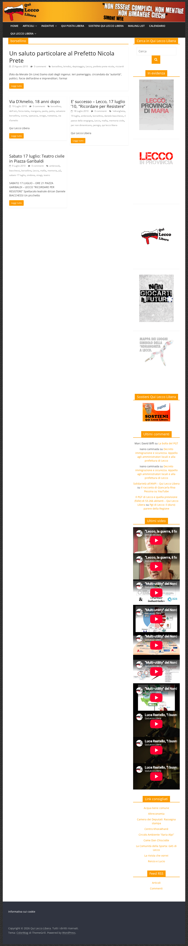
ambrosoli (86, 115)
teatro (47, 175)
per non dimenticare (81, 125)
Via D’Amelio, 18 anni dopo (34, 101)
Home (14, 26)
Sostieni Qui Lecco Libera (106, 26)
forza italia (23, 111)
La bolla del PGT (168, 443)
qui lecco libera (109, 125)
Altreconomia (156, 813)
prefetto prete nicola (103, 66)
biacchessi (14, 170)
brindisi (67, 66)
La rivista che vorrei (156, 855)
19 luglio (75, 115)
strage (42, 115)
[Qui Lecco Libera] (94, 4)
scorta (24, 115)
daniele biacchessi (113, 115)
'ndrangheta (118, 111)
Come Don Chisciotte (156, 840)
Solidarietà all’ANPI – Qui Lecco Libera (156, 483)
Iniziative (47, 26)
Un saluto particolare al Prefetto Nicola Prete (61, 56)
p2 (59, 170)
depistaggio (78, 66)
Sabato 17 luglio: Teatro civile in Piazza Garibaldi (36, 158)
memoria (52, 170)
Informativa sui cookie (21, 911)
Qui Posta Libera (72, 26)
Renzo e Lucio (156, 861)
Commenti (156, 888)
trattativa (52, 115)
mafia (105, 120)
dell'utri (13, 111)
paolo (45, 111)
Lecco (89, 66)
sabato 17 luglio (17, 175)
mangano (35, 111)
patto (51, 111)
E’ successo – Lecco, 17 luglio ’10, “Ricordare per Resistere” (98, 104)
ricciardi (119, 66)
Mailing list (136, 26)
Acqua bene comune (156, 808)
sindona (31, 175)
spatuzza (33, 115)
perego (96, 125)
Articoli (28, 26)
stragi (39, 175)
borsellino (57, 66)
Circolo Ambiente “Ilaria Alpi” (156, 834)
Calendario (157, 26)
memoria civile (116, 120)
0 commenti (39, 66)
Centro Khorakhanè (156, 829)
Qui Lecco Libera (21, 33)
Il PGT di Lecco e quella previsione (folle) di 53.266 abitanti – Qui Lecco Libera (156, 500)
